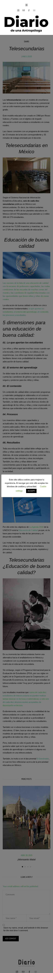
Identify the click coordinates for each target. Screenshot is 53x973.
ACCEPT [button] (31, 491)
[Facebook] (28, 10)
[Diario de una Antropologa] (26, 23)
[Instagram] (18, 10)
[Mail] (23, 10)
